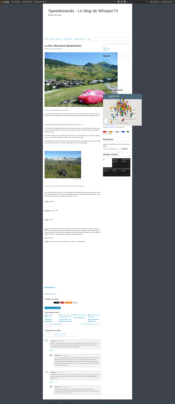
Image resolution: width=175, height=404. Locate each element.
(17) (108, 64)
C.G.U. (96, 403)
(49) (106, 60)
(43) (107, 62)
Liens (104, 46)
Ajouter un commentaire (60, 335)
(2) (108, 75)
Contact (89, 39)
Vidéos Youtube (68, 39)
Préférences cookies (120, 403)
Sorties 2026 (106, 50)
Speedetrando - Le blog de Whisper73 (83, 11)
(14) (106, 68)
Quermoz (80, 124)
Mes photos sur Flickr (79, 39)
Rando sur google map (56, 39)
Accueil (47, 39)
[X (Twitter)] (121, 2)
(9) (107, 70)
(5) (107, 71)
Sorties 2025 (106, 48)
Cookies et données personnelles (107, 403)
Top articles (76, 403)
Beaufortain (54, 294)
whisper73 (59, 403)
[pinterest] (125, 2)
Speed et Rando (110, 127)
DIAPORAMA (50, 287)
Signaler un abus (89, 403)
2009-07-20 (78, 179)
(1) (106, 77)
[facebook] (118, 2)
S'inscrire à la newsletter (53, 308)
